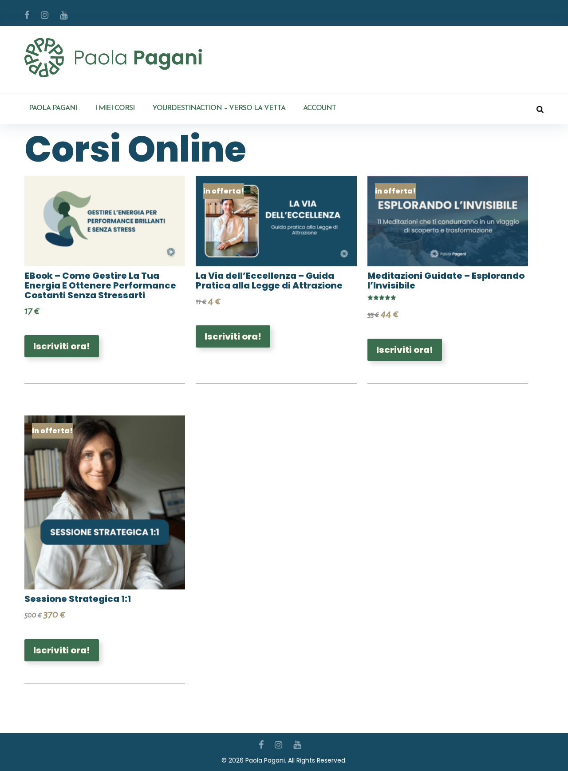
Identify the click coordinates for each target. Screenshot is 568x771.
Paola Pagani (53, 108)
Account (319, 108)
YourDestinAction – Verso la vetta (218, 108)
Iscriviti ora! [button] (61, 346)
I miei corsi (114, 108)
